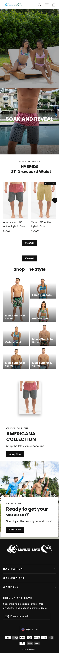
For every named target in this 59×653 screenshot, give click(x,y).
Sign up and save (17, 598)
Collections (14, 578)
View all (29, 242)
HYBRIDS (29, 166)
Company (11, 587)
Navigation (13, 568)
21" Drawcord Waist (31, 171)
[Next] (54, 200)
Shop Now (15, 454)
